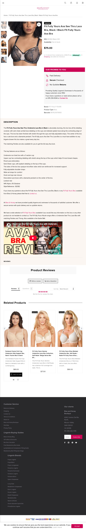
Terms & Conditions (9, 417)
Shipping (47, 57)
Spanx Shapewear (13, 479)
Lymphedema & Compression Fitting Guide (16, 448)
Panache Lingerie (13, 468)
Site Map (6, 425)
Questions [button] (26, 289)
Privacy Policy (8, 428)
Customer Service (11, 404)
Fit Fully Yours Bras (69, 191)
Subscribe (76, 437)
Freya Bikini (11, 462)
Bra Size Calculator (9, 442)
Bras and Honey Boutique (11, 422)
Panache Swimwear (13, 471)
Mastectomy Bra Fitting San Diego (14, 451)
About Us (6, 419)
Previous (5, 328)
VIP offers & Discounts (10, 439)
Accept (77, 526)
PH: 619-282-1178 (70, 431)
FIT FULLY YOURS (55, 107)
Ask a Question (52, 281)
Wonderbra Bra (12, 498)
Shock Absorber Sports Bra (15, 503)
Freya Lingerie (12, 459)
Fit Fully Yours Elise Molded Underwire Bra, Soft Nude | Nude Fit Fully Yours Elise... (68, 353)
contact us (33, 193)
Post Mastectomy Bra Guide (12, 445)
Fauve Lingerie (12, 492)
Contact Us (64, 98)
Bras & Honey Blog (9, 437)
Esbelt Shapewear (13, 495)
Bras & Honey (10, 202)
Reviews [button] (14, 289)
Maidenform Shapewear (15, 486)
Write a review (36, 281)
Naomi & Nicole (12, 501)
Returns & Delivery (9, 408)
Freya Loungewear (13, 465)
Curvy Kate (11, 484)
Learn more (57, 527)
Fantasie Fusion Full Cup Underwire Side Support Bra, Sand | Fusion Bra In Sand (15, 353)
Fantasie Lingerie (13, 474)
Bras (55, 110)
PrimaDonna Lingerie (14, 506)
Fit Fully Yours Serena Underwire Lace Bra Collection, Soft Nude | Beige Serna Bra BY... (42, 354)
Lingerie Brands (14, 455)
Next (81, 328)
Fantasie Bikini (12, 476)
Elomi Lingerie (12, 489)
